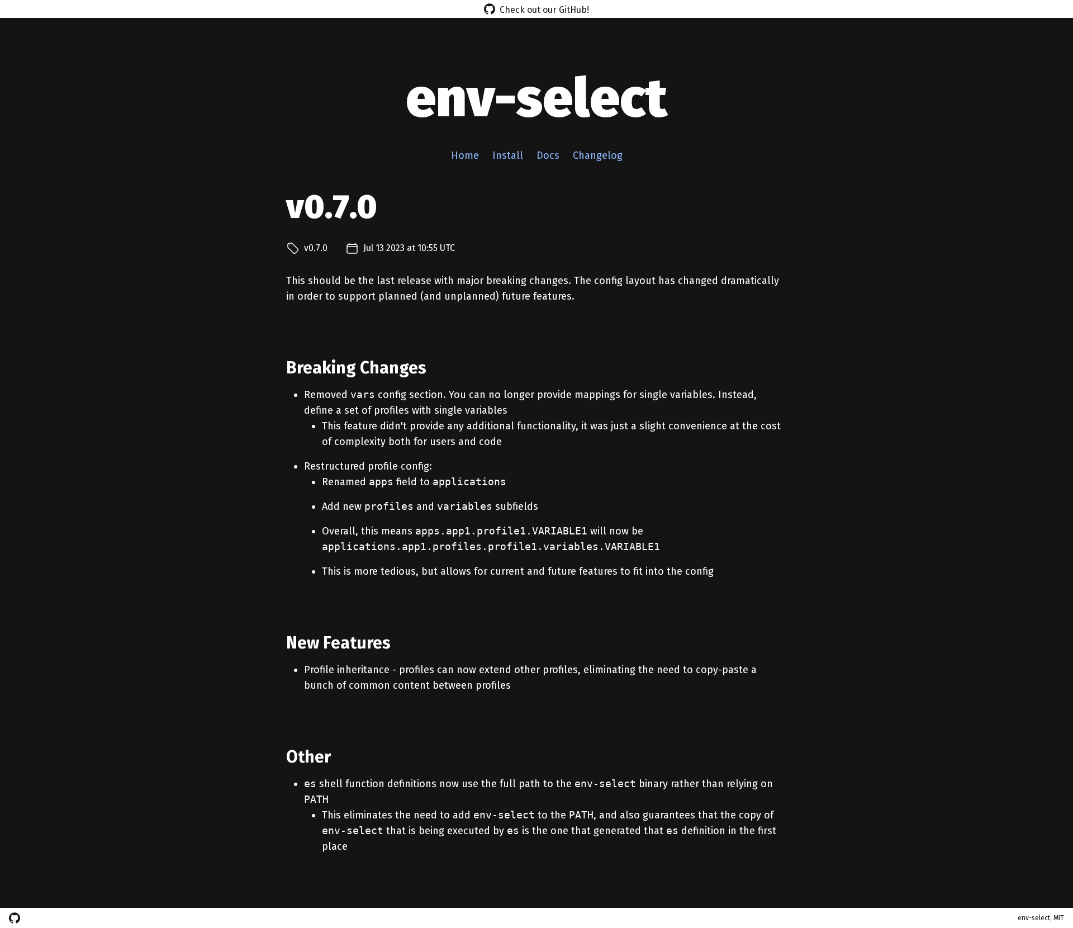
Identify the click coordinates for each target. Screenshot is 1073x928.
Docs (547, 155)
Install (507, 155)
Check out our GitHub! (544, 9)
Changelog (598, 155)
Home (465, 155)
